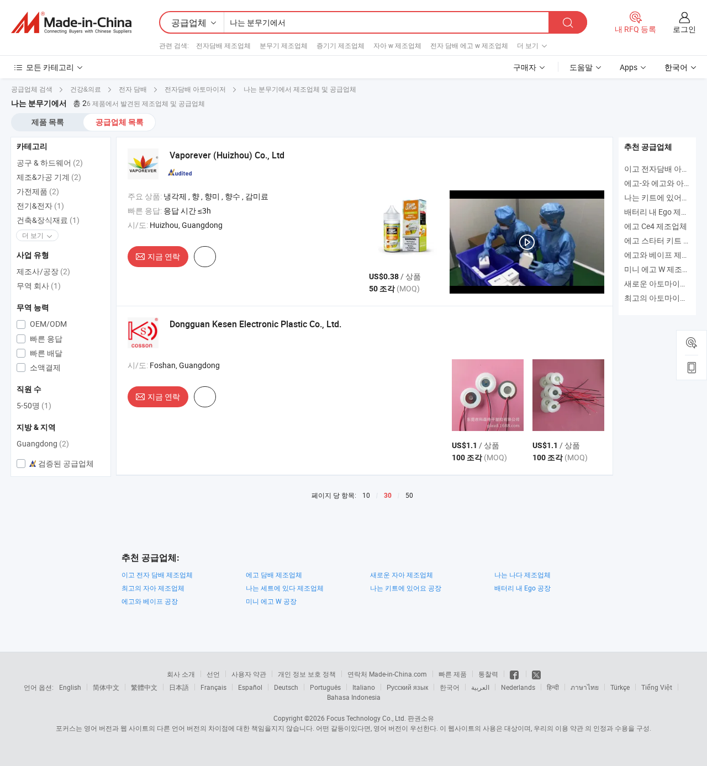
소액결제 (44, 367)
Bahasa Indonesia (354, 697)
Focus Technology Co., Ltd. (366, 718)
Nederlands (518, 687)
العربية (480, 687)
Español (250, 687)
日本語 (179, 687)
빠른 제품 (453, 673)
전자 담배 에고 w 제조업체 (469, 45)
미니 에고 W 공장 (271, 601)
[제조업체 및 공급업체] (71, 22)
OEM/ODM (47, 323)
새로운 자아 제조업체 (401, 574)
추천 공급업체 (648, 146)
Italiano (363, 687)
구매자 (524, 67)
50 (409, 495)
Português (325, 687)
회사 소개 (181, 673)
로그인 (684, 29)
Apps (628, 67)
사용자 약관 (248, 673)
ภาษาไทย (585, 687)
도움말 (581, 67)
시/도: (138, 225)
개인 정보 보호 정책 (307, 673)
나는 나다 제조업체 (522, 574)
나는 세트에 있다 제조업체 (285, 587)
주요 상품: (145, 196)
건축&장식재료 (48, 220)
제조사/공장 (43, 271)
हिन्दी (553, 687)
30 (388, 495)
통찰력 (488, 673)
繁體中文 (144, 687)
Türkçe (620, 687)
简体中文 (106, 687)
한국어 (450, 687)
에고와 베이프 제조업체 (664, 254)
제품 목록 (47, 122)
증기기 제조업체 (340, 45)
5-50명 (34, 405)
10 (366, 495)
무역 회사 (39, 285)
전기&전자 (40, 205)
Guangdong (43, 443)
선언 (213, 673)
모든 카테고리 (50, 67)
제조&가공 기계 (49, 177)
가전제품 (38, 191)
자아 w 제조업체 (397, 45)
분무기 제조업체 (284, 45)
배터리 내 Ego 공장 (522, 587)
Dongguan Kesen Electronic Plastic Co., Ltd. (255, 324)
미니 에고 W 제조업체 (661, 269)
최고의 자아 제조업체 (153, 587)
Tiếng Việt (656, 687)
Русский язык (407, 687)
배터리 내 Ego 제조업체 (664, 211)
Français (213, 687)
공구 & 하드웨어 (50, 162)
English (70, 687)
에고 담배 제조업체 (274, 574)
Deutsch (286, 687)
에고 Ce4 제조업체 (655, 226)
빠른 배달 (45, 353)
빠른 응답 (45, 338)
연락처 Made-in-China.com (387, 673)
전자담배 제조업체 (223, 45)
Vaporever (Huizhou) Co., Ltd (227, 155)
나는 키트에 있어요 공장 (405, 587)
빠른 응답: (145, 210)
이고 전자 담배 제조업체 (157, 574)
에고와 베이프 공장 (150, 601)
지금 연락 (163, 256)
